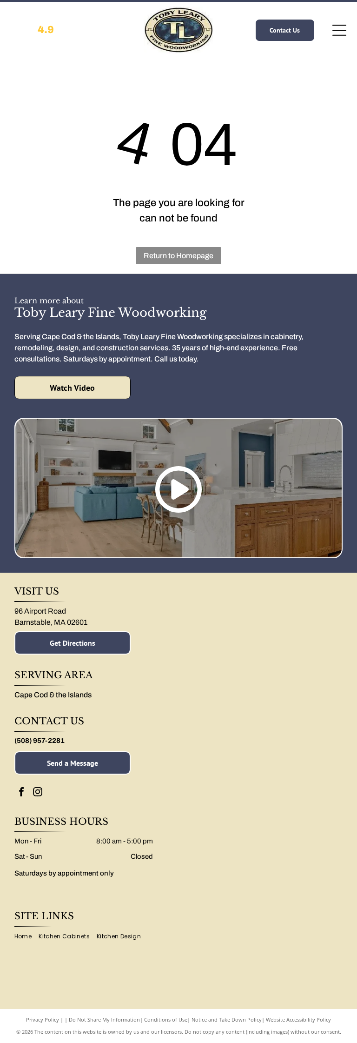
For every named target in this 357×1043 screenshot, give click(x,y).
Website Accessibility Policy (298, 1019)
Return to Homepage (178, 256)
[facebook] (21, 793)
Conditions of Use (165, 1019)
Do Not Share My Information (104, 1019)
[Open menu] (339, 30)
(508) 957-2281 (39, 740)
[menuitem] (26, 936)
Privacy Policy (42, 1019)
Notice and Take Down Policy (227, 1019)
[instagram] (38, 793)
